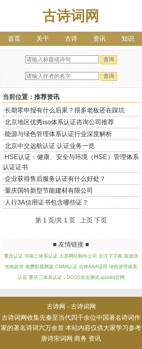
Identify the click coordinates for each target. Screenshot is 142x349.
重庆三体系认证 (45, 277)
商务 (80, 338)
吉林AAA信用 (93, 266)
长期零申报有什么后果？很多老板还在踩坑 (65, 110)
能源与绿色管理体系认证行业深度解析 (58, 134)
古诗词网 (71, 16)
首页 (14, 38)
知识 (127, 38)
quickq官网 (113, 277)
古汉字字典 (110, 256)
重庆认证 (13, 256)
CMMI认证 (66, 266)
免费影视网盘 (39, 266)
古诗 (71, 38)
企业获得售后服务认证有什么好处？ (55, 178)
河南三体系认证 (41, 256)
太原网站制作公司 (78, 256)
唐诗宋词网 (57, 338)
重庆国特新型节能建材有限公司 (49, 190)
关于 (42, 38)
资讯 (99, 38)
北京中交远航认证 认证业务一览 (50, 145)
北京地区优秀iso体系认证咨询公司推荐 (59, 122)
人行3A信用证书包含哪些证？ (46, 202)
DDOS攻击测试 (83, 277)
